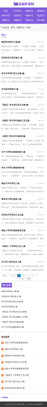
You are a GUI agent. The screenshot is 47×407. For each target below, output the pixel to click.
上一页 (12, 276)
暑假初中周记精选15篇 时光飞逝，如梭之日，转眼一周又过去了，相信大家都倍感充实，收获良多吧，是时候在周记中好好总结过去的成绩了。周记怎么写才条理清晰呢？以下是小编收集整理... (22, 206)
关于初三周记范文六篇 (11, 262)
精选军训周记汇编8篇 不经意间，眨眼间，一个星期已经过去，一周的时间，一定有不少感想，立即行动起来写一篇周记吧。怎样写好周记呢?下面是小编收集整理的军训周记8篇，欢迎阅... (22, 48)
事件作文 (6, 15)
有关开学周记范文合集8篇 (12, 73)
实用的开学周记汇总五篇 (12, 215)
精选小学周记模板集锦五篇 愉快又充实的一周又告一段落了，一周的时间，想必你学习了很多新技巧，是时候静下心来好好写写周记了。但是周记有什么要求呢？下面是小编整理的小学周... (22, 237)
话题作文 (6, 20)
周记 (29, 27)
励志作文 (41, 15)
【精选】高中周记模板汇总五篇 (15, 120)
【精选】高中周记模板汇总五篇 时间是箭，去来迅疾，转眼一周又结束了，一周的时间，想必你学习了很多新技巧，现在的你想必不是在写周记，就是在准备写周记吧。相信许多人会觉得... (22, 127)
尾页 (29, 279)
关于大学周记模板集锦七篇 (13, 152)
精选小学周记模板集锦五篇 (13, 230)
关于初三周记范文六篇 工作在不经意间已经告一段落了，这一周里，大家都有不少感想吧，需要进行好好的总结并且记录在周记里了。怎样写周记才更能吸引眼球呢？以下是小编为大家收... (22, 268)
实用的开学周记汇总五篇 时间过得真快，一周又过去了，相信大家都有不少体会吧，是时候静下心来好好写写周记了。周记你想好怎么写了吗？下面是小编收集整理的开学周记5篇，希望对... (22, 221)
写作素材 (41, 20)
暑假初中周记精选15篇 (11, 199)
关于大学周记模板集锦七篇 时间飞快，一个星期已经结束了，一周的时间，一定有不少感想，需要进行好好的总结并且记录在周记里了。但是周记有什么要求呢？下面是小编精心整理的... (22, 158)
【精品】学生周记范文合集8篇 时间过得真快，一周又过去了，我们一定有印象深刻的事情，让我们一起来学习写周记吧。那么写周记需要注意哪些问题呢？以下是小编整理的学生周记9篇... (22, 111)
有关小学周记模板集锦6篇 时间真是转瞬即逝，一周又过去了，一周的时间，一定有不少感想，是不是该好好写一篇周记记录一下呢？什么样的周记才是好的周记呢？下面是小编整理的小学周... (22, 174)
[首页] (23, 4)
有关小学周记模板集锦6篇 (12, 168)
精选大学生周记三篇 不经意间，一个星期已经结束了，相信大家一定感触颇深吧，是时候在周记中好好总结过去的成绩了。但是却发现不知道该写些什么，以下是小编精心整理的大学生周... (22, 190)
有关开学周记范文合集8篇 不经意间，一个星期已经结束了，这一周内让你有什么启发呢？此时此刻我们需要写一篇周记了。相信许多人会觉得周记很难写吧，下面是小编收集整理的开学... (22, 80)
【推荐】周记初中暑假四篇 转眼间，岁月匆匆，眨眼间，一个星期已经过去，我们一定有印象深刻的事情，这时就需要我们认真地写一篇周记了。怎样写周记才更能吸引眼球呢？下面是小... (22, 143)
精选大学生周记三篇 (10, 183)
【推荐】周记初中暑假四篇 (13, 136)
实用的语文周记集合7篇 (11, 58)
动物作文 (29, 11)
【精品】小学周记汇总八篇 (13, 246)
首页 (6, 11)
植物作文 (41, 11)
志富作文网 (20, 404)
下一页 (21, 279)
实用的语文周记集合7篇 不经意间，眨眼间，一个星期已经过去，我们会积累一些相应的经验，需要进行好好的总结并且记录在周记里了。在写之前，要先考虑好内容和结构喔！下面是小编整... (22, 64)
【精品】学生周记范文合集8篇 (14, 105)
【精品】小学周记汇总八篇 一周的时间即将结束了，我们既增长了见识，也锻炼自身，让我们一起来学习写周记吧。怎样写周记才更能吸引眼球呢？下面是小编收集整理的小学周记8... (22, 253)
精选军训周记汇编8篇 (10, 42)
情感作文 (29, 15)
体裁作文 (18, 20)
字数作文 (29, 20)
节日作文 (18, 11)
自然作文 (18, 15)
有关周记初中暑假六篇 (15, 388)
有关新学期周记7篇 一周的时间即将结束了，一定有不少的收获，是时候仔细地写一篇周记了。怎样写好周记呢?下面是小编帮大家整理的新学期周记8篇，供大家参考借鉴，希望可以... (22, 96)
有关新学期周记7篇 (9, 89)
